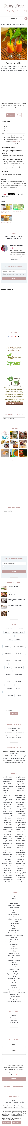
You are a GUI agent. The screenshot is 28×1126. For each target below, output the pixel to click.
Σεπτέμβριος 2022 (8, 781)
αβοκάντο (21, 628)
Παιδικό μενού (12, 68)
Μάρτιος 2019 (7, 822)
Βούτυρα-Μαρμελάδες (14, 914)
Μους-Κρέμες (14, 939)
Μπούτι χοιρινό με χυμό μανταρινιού (14, 732)
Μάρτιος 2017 (7, 850)
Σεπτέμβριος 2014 (8, 879)
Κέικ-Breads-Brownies (14, 932)
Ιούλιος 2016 (20, 857)
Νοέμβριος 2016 (7, 854)
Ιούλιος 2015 (7, 868)
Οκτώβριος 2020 (20, 800)
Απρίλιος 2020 (20, 806)
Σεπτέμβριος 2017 (8, 843)
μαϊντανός (18, 681)
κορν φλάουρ (18, 667)
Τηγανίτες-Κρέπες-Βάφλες (14, 974)
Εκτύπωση (11, 115)
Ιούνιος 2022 (20, 781)
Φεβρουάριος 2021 (20, 795)
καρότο (22, 664)
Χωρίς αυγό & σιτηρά (14, 989)
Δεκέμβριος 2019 (20, 811)
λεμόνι (7, 678)
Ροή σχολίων (14, 1020)
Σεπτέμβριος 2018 (8, 829)
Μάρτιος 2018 (7, 836)
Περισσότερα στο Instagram (14, 460)
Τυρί (14, 980)
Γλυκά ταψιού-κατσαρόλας (14, 919)
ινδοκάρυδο (18, 660)
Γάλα (14, 916)
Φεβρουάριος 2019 (20, 822)
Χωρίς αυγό (19, 68)
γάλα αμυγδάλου (8, 643)
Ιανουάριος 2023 (7, 777)
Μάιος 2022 (7, 784)
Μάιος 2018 (7, 834)
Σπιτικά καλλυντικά (14, 971)
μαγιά (8, 681)
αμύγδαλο (20, 636)
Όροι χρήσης (14, 1100)
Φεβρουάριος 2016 (7, 863)
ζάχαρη (19, 650)
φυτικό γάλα (16, 141)
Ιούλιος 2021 (20, 790)
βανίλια (18, 639)
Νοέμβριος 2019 (7, 813)
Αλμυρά (14, 910)
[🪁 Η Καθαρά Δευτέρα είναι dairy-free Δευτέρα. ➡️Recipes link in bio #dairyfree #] (14, 453)
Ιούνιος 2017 (20, 845)
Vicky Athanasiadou (10, 66)
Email (14, 1050)
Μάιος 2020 (7, 806)
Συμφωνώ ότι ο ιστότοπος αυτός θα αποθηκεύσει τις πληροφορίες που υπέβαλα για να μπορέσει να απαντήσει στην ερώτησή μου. (14, 1067)
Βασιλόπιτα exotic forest (15, 605)
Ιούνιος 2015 (20, 868)
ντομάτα (18, 688)
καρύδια (8, 667)
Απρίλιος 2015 (20, 870)
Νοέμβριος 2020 (7, 800)
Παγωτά (14, 946)
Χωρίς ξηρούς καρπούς (14, 996)
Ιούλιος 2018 (7, 831)
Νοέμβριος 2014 (7, 877)
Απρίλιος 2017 (20, 847)
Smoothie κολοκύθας (6, 222)
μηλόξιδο (8, 685)
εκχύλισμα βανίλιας (19, 646)
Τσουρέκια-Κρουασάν (14, 978)
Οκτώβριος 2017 (20, 841)
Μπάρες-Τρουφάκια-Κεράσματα (14, 942)
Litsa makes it (14, 903)
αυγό (10, 639)
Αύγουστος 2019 (20, 815)
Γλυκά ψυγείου (14, 921)
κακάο (5, 664)
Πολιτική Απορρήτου (20, 274)
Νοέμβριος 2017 (7, 841)
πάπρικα (6, 692)
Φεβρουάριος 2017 (20, 850)
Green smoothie (17, 211)
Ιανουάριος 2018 (7, 838)
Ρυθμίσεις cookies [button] (7, 1122)
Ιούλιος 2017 (7, 845)
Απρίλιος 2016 (7, 861)
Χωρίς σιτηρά (23, 70)
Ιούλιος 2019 (7, 818)
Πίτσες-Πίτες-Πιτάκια (14, 953)
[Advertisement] (14, 87)
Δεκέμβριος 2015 (7, 866)
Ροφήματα (8, 24)
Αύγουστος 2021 (7, 790)
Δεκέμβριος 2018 (20, 825)
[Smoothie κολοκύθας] (6, 218)
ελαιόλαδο (10, 650)
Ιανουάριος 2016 (20, 863)
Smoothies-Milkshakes (18, 24)
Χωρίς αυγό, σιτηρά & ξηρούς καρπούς (14, 992)
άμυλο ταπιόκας (8, 628)
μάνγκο (6, 236)
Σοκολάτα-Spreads (14, 969)
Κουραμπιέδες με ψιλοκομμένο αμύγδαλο (14, 735)
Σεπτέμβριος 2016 (20, 854)
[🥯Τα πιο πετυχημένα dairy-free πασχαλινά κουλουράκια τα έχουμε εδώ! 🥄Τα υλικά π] (5, 444)
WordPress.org (14, 1022)
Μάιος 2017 (7, 847)
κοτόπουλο (7, 671)
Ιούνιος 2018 (20, 831)
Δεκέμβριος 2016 (20, 852)
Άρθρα (14, 912)
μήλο (21, 678)
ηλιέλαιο (8, 660)
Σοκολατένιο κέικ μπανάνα (14, 728)
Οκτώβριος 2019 (20, 813)
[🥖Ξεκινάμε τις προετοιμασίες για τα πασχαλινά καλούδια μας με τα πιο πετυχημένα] (14, 444)
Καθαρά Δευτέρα (14, 930)
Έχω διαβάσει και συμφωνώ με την (14, 274)
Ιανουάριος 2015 (7, 875)
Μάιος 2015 (7, 870)
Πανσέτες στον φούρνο (18, 758)
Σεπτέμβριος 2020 (8, 802)
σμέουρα (9, 238)
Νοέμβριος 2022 (7, 779)
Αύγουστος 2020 (20, 802)
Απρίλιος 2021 (20, 793)
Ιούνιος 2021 (7, 793)
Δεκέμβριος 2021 (7, 788)
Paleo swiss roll (20, 760)
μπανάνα (13, 236)
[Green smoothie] (18, 207)
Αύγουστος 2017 (20, 843)
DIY (14, 896)
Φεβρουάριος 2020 (20, 809)
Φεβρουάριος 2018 (20, 836)
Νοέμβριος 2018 (7, 827)
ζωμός (21, 657)
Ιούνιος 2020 (20, 804)
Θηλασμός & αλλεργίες (19, 1107)
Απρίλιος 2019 (20, 820)
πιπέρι (14, 692)
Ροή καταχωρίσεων (14, 1017)
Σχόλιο (14, 1056)
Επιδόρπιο (14, 926)
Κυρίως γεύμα (14, 937)
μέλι (14, 678)
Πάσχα (14, 951)
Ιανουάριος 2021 (7, 797)
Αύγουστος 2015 (20, 866)
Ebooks (14, 898)
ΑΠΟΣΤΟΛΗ (14, 1078)
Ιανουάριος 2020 (7, 811)
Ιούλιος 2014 (7, 882)
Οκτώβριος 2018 (20, 827)
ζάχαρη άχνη (7, 653)
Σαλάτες (14, 962)
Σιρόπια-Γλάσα (14, 967)
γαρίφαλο (6, 646)
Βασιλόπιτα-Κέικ (18, 762)
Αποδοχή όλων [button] (16, 1122)
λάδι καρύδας (18, 674)
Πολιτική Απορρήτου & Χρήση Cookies (14, 1102)
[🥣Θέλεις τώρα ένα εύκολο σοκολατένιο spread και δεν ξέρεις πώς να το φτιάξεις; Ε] (23, 444)
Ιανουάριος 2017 (7, 852)
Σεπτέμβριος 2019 (8, 815)
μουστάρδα (19, 685)
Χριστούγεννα (14, 985)
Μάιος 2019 (7, 820)
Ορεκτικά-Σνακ (14, 944)
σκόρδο (9, 699)
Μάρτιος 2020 (7, 809)
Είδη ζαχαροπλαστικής (14, 923)
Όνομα (14, 1044)
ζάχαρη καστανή (9, 657)
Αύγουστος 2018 (20, 829)
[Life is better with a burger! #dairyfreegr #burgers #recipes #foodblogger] (23, 453)
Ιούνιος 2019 (20, 818)
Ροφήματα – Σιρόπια (14, 960)
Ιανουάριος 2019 (7, 825)
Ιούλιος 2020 (7, 804)
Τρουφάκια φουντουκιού (15, 612)
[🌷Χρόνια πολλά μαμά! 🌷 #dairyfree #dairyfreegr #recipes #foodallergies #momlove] (5, 435)
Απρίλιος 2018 (20, 834)
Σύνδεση (14, 1015)
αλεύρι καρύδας (9, 636)
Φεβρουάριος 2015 (20, 872)
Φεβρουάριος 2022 (7, 786)
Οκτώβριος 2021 (20, 788)
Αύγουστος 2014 (20, 879)
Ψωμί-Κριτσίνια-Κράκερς (14, 1001)
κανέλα (14, 664)
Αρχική (3, 24)
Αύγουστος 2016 (7, 857)
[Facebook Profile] (10, 248)
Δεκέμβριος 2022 (20, 777)
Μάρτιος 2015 (7, 872)
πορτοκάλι (20, 236)
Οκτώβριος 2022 (20, 779)
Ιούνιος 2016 (7, 859)
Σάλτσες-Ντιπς (14, 964)
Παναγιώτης (6, 758)
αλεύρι (7, 632)
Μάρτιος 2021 (7, 795)
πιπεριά (22, 692)
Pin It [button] (19, 115)
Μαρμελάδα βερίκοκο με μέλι (19, 756)
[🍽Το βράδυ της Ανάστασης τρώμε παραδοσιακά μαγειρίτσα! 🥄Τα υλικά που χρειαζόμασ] (14, 435)
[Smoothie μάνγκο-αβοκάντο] (6, 207)
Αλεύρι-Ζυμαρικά (14, 907)
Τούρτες (14, 976)
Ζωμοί (14, 928)
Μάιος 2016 (20, 859)
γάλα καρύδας (20, 643)
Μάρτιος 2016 (20, 861)
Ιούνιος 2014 (20, 882)
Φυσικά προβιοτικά (14, 983)
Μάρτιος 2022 (20, 784)
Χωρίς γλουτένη (14, 70)
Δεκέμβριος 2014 (20, 875)
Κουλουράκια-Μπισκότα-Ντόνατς (14, 935)
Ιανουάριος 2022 (20, 786)
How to (14, 901)
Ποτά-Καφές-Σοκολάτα (14, 955)
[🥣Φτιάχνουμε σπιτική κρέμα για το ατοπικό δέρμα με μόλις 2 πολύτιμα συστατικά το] (5, 453)
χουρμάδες (18, 699)
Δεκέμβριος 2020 (20, 797)
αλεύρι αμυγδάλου (18, 632)
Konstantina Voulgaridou (18, 1106)
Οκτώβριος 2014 (20, 877)
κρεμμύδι (8, 674)
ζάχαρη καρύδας (19, 653)
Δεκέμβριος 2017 (20, 838)
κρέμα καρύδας (20, 671)
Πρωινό (14, 958)
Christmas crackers (13, 586)
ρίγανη (19, 695)
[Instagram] (12, 248)
